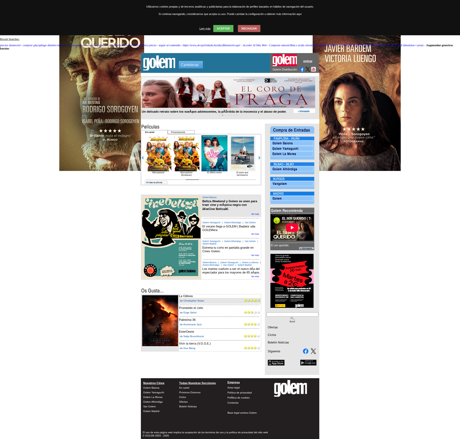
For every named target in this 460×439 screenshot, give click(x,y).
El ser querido (280, 245)
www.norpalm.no (97, 45)
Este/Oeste (186, 331)
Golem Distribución (285, 69)
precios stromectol (10, 45)
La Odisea (186, 296)
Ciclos (272, 335)
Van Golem (250, 222)
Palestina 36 (187, 320)
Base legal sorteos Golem (242, 412)
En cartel (184, 387)
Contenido (345, 45)
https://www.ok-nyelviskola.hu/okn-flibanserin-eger (211, 45)
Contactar (233, 402)
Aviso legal (233, 387)
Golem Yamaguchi (211, 222)
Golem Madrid (209, 244)
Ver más (255, 214)
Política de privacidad (239, 392)
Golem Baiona (210, 197)
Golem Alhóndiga (232, 222)
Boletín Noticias (278, 342)
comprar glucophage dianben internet (44, 45)
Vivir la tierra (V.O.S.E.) (195, 343)
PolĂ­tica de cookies (238, 397)
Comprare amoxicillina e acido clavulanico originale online (303, 45)
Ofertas (273, 327)
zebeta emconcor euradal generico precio (132, 45)
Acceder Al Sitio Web (255, 45)
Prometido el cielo (191, 308)
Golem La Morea (250, 262)
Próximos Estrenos (190, 392)
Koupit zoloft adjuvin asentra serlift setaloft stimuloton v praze (388, 45)
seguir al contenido (169, 45)
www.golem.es (76, 45)
